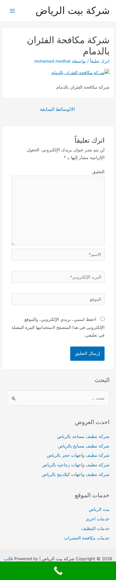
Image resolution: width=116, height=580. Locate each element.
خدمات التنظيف (95, 528)
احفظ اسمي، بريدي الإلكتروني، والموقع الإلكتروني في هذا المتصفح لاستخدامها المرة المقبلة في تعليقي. (58, 327)
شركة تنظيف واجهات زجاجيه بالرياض (76, 464)
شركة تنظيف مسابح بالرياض (84, 445)
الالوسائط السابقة (57, 109)
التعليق (98, 171)
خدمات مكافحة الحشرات (87, 538)
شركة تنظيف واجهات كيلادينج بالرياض (76, 474)
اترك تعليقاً (100, 61)
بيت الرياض (99, 509)
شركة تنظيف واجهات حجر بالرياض (78, 455)
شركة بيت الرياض (73, 10)
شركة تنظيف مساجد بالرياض (83, 436)
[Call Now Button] (58, 570)
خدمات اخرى (98, 518)
